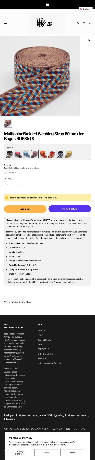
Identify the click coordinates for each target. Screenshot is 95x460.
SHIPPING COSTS (45, 354)
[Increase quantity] (17, 184)
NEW (40, 344)
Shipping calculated (21, 168)
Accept (46, 452)
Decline (72, 452)
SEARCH (41, 330)
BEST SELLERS (44, 340)
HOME (40, 335)
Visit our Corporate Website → (51, 363)
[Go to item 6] (8, 123)
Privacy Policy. (59, 445)
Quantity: (8, 178)
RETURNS (42, 358)
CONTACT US (43, 349)
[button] (85, 9)
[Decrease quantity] (7, 184)
